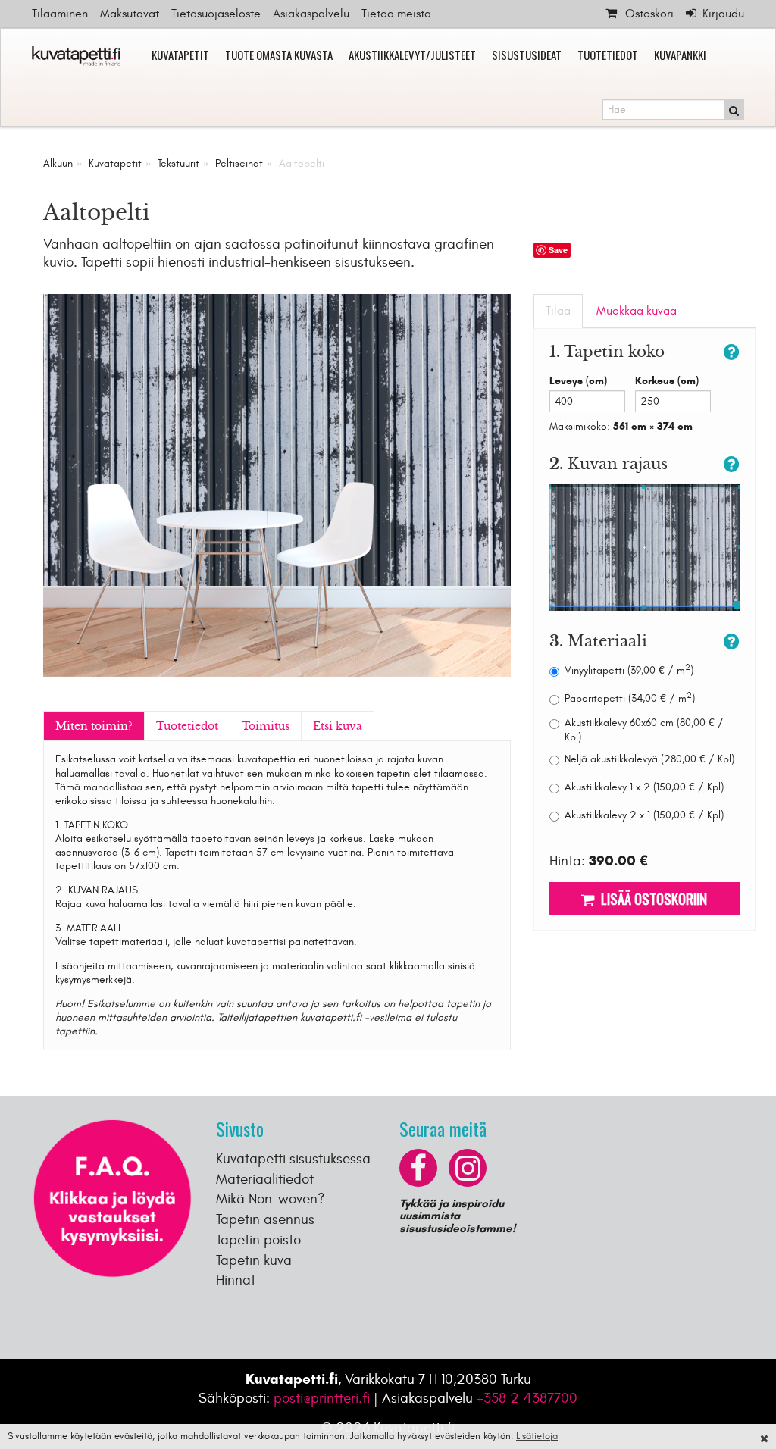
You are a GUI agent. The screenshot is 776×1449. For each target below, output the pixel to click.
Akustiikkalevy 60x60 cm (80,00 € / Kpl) (644, 729)
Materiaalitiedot (265, 1179)
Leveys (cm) (578, 380)
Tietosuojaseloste (216, 13)
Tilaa (558, 311)
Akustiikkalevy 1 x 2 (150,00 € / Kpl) (644, 787)
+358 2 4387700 (527, 1398)
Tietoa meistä (396, 13)
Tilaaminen (60, 13)
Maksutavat (129, 13)
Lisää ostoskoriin (651, 898)
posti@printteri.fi (322, 1398)
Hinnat (235, 1280)
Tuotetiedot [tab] (187, 726)
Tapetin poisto (258, 1239)
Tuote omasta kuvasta (279, 54)
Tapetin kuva (254, 1260)
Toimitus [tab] (265, 726)
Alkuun (58, 163)
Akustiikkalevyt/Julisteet (412, 54)
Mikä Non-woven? (270, 1199)
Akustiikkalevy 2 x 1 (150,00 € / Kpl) (644, 815)
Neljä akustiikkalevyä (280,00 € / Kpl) (649, 759)
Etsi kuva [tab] (337, 726)
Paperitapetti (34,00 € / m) (630, 698)
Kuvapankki (680, 54)
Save (558, 249)
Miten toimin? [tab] (94, 726)
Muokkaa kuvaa (636, 311)
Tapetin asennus (265, 1219)
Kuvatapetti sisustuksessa (293, 1158)
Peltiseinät (239, 163)
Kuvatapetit (180, 54)
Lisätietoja (537, 1436)
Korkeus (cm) (667, 380)
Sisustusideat (527, 54)
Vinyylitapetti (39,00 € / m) (629, 670)
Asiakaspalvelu (311, 13)
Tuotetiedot (607, 54)
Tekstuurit (178, 163)
